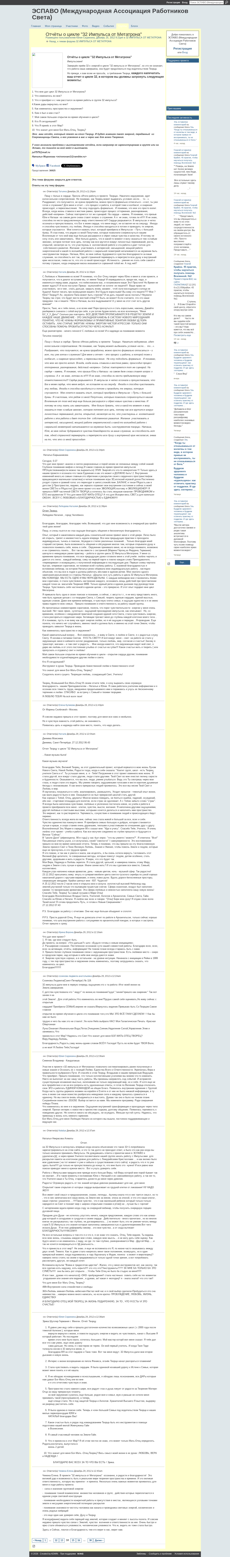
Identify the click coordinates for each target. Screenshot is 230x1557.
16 (78, 1540)
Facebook (55, 165)
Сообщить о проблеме (160, 1553)
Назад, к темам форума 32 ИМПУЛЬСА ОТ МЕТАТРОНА (80, 41)
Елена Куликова (67, 705)
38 (90, 1540)
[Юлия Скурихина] (37, 42)
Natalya (62, 1130)
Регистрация (173, 2)
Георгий (177, 150)
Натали (62, 272)
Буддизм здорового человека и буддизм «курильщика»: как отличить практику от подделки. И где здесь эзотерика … (185, 479)
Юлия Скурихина (85, 37)
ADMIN (54, 1553)
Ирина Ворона (66, 932)
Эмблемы (141, 1553)
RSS (34, 1546)
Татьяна (63, 191)
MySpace (40, 165)
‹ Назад (37, 1540)
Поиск (226, 2)
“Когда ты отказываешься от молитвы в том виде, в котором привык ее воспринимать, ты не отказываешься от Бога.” (185, 135)
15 (73, 1540)
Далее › (99, 1540)
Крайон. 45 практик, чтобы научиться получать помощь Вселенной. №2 (186, 160)
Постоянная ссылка (44, 191)
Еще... (182, 562)
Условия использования (186, 1553)
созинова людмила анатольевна (75, 976)
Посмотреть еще (182, 335)
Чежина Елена (66, 1471)
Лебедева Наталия (68, 506)
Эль (175, 122)
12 (56, 1540)
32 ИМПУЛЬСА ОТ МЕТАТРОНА (144, 37)
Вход (185, 2)
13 (62, 1540)
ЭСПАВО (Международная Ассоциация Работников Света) (110, 14)
